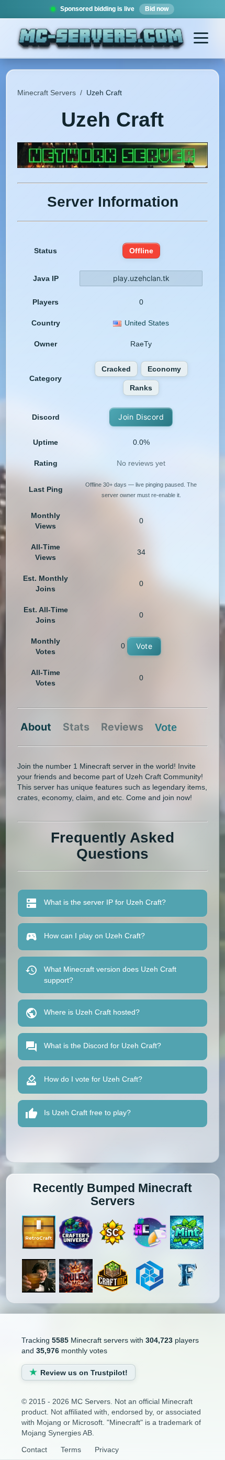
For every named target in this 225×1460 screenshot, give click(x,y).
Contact (34, 1449)
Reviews (122, 727)
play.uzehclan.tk (141, 278)
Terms (71, 1449)
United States (147, 323)
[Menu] (201, 38)
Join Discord (141, 416)
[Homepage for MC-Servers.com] (101, 39)
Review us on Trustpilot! (84, 1372)
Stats (76, 727)
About (35, 727)
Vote (144, 646)
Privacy (107, 1449)
